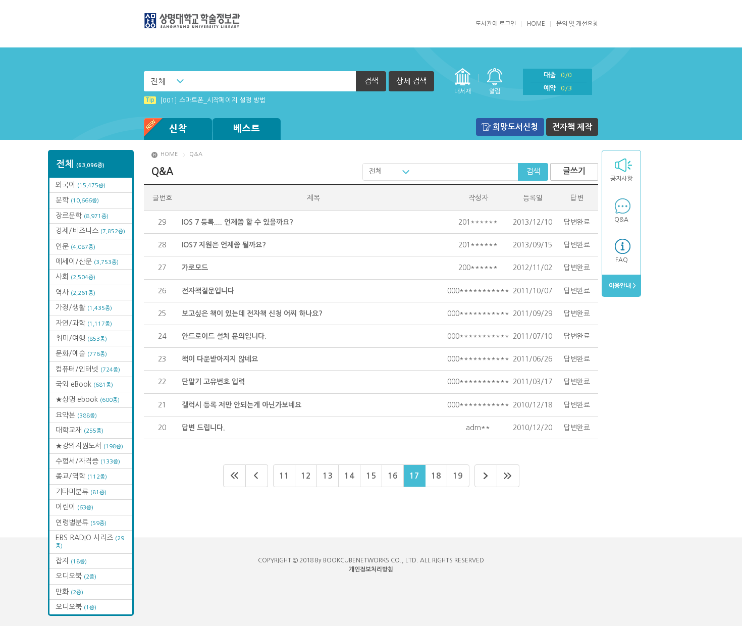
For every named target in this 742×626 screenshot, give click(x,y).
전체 (158, 81)
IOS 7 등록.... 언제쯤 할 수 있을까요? (237, 222)
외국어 (80, 184)
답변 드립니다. (203, 427)
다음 (485, 475)
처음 (234, 475)
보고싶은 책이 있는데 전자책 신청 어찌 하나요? (252, 313)
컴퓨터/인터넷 (88, 369)
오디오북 (76, 576)
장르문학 (82, 215)
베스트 (246, 128)
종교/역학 (81, 476)
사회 (75, 276)
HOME (536, 24)
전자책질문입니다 (208, 290)
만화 (69, 591)
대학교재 (79, 430)
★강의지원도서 (89, 445)
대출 (558, 75)
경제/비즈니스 (90, 230)
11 (284, 476)
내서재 (462, 91)
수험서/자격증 (88, 460)
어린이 (74, 506)
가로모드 (195, 267)
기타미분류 (81, 491)
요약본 (76, 415)
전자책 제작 (572, 127)
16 (393, 476)
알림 (494, 91)
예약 (558, 88)
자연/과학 (84, 323)
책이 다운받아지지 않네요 (220, 358)
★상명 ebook (88, 399)
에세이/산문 (87, 261)
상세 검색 (411, 81)
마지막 (508, 475)
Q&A (621, 220)
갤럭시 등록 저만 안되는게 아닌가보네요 (241, 404)
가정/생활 (84, 307)
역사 (75, 292)
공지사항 (621, 179)
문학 (77, 199)
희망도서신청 (515, 127)
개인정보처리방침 (371, 569)
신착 (178, 128)
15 (371, 476)
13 (328, 476)
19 (458, 476)
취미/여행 (81, 338)
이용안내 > (621, 286)
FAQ (621, 260)
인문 (75, 246)
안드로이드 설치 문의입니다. (224, 336)
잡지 (71, 560)
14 (349, 476)
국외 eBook (84, 384)
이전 (257, 475)
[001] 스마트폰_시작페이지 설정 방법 (205, 100)
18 (436, 476)
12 (306, 476)
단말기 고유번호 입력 (213, 381)
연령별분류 (81, 522)
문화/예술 (81, 353)
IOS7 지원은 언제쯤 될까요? (224, 244)
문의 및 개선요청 (577, 24)
